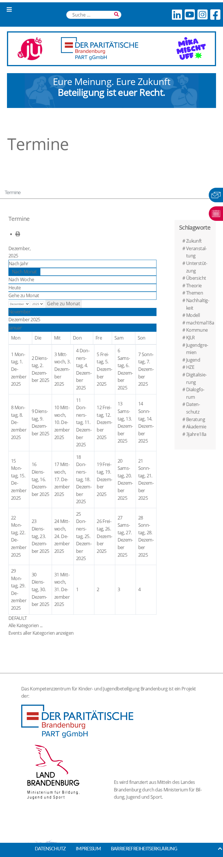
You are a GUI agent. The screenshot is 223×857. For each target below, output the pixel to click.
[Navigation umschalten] (9, 9)
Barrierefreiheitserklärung (144, 848)
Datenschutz (50, 848)
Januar (15, 327)
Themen (194, 293)
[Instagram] (202, 14)
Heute (14, 287)
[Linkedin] (177, 14)
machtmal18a (200, 323)
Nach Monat (24, 271)
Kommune (197, 330)
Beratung (195, 419)
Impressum (88, 848)
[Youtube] (190, 14)
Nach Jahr (18, 263)
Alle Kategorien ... (25, 625)
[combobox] (93, 15)
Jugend (193, 360)
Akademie (196, 426)
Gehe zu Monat (23, 295)
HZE (190, 367)
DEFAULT (17, 618)
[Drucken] (17, 234)
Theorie (194, 285)
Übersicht (196, 278)
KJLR (190, 337)
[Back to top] (220, 848)
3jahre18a (196, 434)
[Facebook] (215, 14)
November (19, 311)
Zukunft (194, 241)
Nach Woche (21, 279)
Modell (193, 315)
